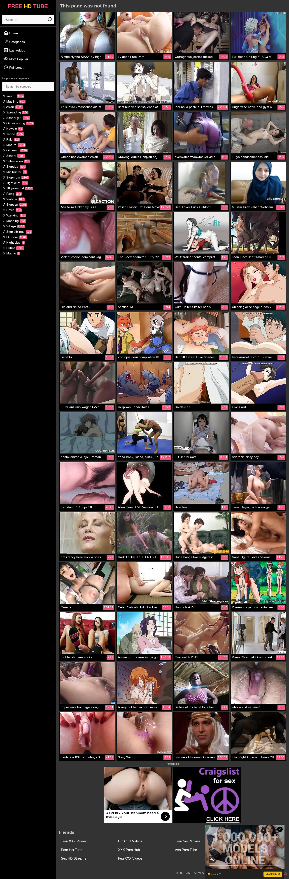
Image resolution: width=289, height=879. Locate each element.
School (14, 155)
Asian (13, 107)
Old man (16, 150)
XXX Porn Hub (129, 850)
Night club (14, 242)
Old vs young (19, 123)
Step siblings (18, 231)
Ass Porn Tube (186, 850)
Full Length (16, 67)
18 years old (18, 188)
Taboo (14, 134)
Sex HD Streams (73, 858)
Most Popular (18, 59)
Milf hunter (16, 172)
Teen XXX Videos (74, 841)
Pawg (13, 193)
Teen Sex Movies (187, 841)
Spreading (16, 112)
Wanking (15, 215)
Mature (15, 145)
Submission (17, 161)
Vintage (14, 199)
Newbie (13, 128)
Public (14, 248)
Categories (16, 42)
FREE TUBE (28, 6)
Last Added (16, 50)
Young (14, 96)
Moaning (15, 221)
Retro (13, 210)
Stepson (15, 204)
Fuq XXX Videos (130, 858)
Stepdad (15, 166)
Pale (12, 139)
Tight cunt (16, 183)
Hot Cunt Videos (130, 841)
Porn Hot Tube (71, 850)
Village (14, 226)
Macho (12, 253)
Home (13, 33)
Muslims (15, 101)
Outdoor (15, 237)
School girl (17, 118)
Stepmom (16, 177)
